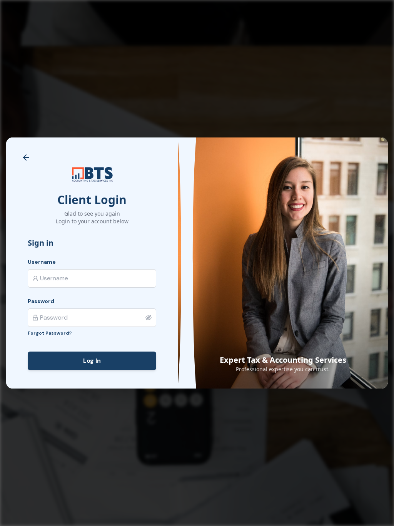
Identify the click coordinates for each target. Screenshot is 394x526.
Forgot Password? (50, 333)
